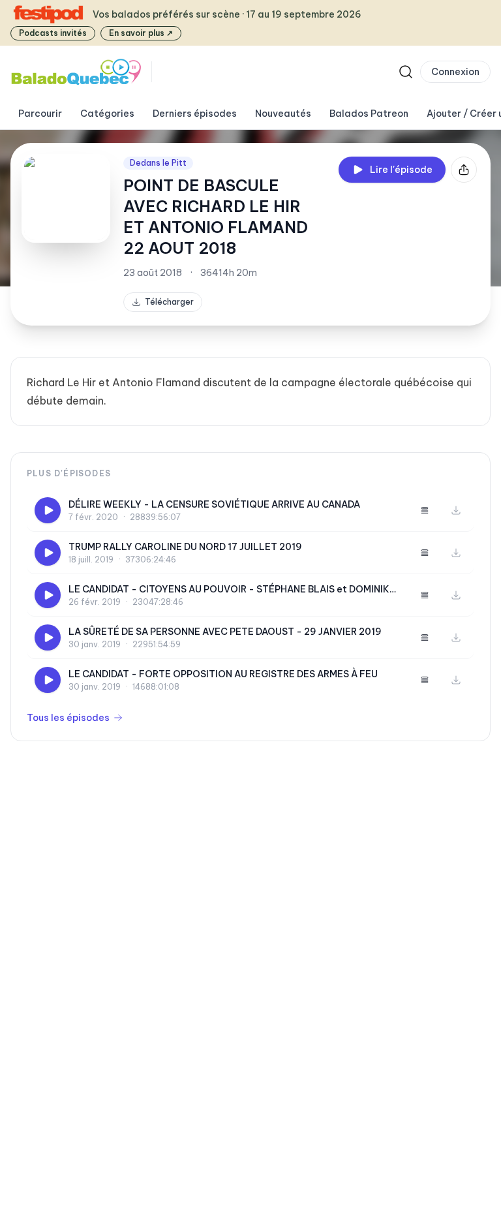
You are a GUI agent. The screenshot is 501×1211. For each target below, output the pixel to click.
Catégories (107, 113)
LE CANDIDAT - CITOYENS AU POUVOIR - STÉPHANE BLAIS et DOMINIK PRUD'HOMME (228, 589)
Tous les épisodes (68, 718)
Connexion (455, 72)
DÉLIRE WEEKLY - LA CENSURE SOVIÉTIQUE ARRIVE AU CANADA (214, 504)
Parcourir (40, 113)
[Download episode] (456, 510)
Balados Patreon (368, 113)
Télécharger (169, 302)
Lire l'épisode (401, 170)
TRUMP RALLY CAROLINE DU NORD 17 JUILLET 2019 (185, 547)
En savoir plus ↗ (141, 33)
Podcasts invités (53, 33)
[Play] (48, 510)
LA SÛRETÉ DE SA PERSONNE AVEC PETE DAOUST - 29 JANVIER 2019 (225, 631)
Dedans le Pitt (158, 163)
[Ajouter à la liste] (424, 510)
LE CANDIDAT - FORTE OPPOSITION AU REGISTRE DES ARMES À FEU (223, 674)
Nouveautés (283, 113)
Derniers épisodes (195, 113)
